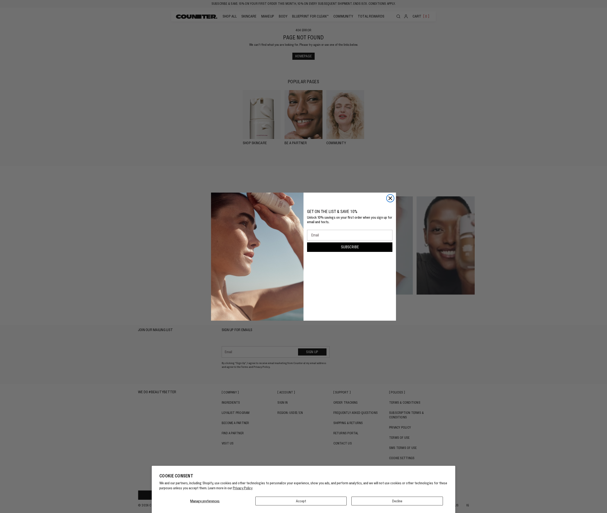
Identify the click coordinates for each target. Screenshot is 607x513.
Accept (301, 501)
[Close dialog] (390, 198)
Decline (397, 501)
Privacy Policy (243, 488)
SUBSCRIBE (350, 247)
